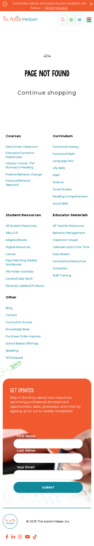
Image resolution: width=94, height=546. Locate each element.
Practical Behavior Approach (18, 182)
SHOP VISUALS (56, 8)
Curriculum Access (19, 322)
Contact (11, 315)
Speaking (12, 350)
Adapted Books (16, 240)
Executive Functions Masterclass (20, 155)
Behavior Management (69, 233)
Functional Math (64, 154)
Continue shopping (47, 92)
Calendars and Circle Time (71, 247)
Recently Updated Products (25, 285)
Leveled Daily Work (19, 278)
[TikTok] (35, 536)
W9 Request (14, 357)
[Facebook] (6, 536)
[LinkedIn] (13, 536)
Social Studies (62, 189)
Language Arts (63, 161)
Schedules (60, 268)
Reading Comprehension (70, 196)
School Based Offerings (22, 343)
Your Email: (26, 467)
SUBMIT (48, 487)
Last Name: (26, 450)
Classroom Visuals (65, 240)
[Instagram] (20, 536)
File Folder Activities (20, 271)
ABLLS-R (12, 233)
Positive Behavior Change (24, 174)
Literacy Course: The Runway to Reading (20, 165)
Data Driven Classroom (22, 146)
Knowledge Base (17, 329)
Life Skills (59, 168)
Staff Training (62, 275)
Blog (9, 308)
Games (11, 254)
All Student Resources (21, 225)
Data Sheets (61, 254)
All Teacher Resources (68, 225)
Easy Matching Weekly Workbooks (21, 262)
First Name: (26, 436)
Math (56, 175)
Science (58, 182)
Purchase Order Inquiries (23, 336)
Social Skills (60, 203)
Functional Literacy (66, 146)
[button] (62, 19)
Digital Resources (18, 247)
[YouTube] (27, 536)
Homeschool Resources (69, 261)
